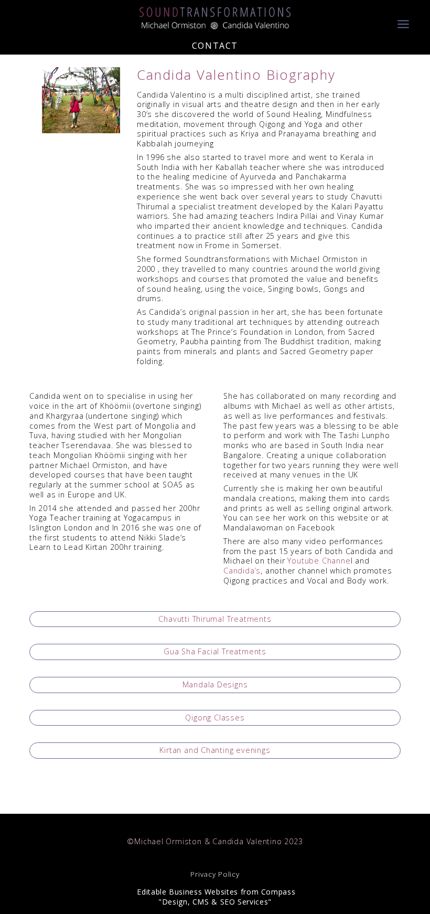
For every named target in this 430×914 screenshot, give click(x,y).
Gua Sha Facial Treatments (215, 651)
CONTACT (215, 45)
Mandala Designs (215, 684)
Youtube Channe (318, 561)
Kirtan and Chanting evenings (214, 750)
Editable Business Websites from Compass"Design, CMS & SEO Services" (215, 897)
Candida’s (242, 571)
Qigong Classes (214, 717)
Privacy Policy (214, 874)
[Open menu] (403, 18)
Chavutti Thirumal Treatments (214, 619)
